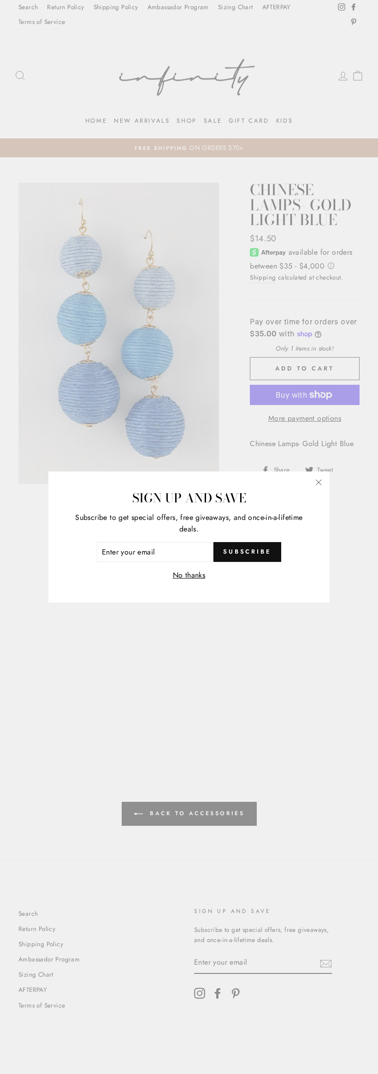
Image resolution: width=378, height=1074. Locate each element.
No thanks (189, 575)
